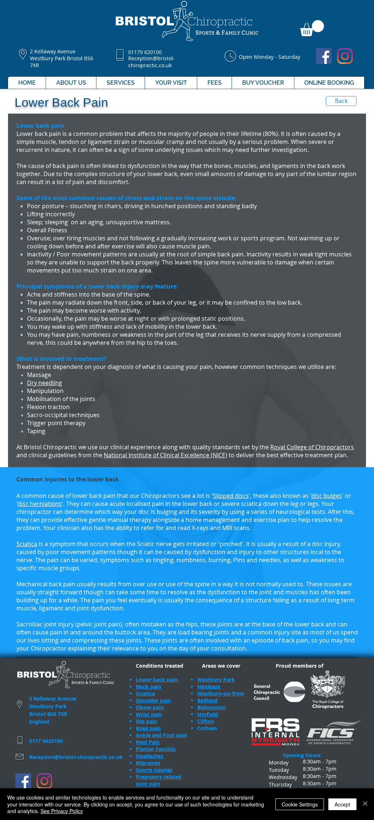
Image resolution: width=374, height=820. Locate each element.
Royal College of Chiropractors (312, 447)
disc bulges (326, 496)
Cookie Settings (300, 804)
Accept (342, 804)
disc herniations (40, 504)
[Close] (365, 804)
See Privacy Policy (62, 811)
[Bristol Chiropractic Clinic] (324, 56)
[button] (312, 28)
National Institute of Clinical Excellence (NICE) (165, 455)
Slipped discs (231, 496)
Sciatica (26, 544)
